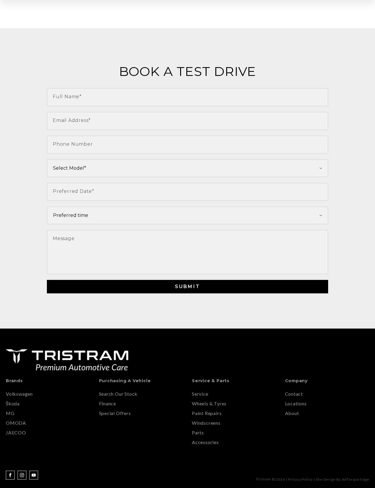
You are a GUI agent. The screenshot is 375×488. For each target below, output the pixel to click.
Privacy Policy (300, 479)
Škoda (13, 403)
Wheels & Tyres (209, 403)
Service (200, 394)
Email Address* (72, 120)
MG (10, 413)
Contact (294, 394)
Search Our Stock (118, 394)
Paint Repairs (206, 413)
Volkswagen (19, 394)
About (292, 413)
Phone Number (73, 144)
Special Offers (115, 413)
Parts (198, 432)
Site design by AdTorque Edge (342, 479)
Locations (296, 403)
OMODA (16, 423)
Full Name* (67, 96)
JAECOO (16, 432)
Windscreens (206, 423)
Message (64, 238)
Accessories (205, 442)
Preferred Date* (73, 191)
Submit (187, 286)
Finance (107, 403)
